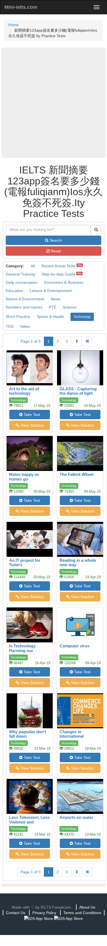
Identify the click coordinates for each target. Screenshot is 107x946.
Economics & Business (63, 282)
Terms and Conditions (82, 912)
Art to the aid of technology (24, 391)
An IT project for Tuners (24, 562)
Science (70, 307)
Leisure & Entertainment (51, 290)
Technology (82, 317)
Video (25, 326)
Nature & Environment (25, 299)
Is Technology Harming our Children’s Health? (26, 650)
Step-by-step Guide (58, 274)
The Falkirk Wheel (77, 474)
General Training (20, 274)
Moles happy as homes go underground (24, 479)
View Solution (31, 425)
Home (13, 25)
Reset (55, 251)
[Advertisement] (53, 102)
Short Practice (18, 316)
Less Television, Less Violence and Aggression (29, 822)
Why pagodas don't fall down (27, 734)
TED (9, 326)
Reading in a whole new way (78, 562)
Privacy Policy (44, 912)
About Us (87, 907)
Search (55, 240)
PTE (52, 307)
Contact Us (15, 912)
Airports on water (76, 817)
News (55, 299)
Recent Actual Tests (58, 266)
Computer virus (74, 646)
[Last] (87, 341)
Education (14, 290)
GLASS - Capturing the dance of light (78, 391)
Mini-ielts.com (20, 7)
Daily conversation (22, 282)
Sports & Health (50, 316)
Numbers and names (24, 307)
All (33, 266)
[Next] (76, 341)
